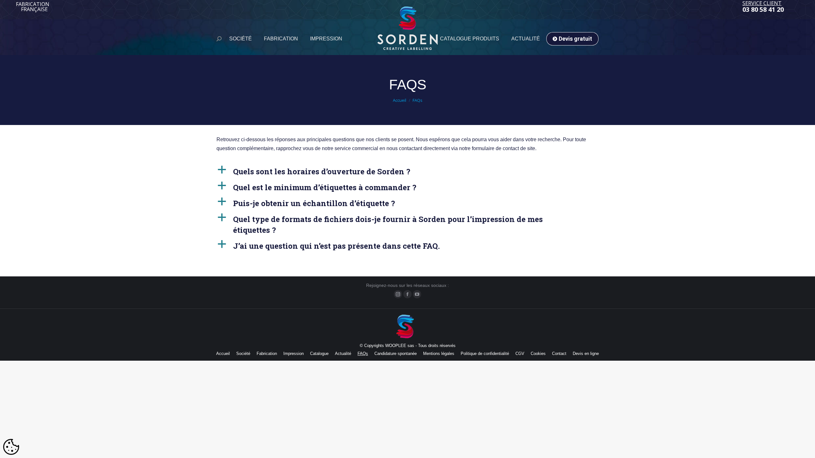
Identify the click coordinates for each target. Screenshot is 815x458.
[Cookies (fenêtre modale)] (11, 447)
